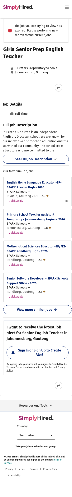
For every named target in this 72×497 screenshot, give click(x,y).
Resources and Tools (33, 405)
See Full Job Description (33, 159)
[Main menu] (66, 7)
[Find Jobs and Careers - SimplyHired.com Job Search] (18, 7)
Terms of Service (15, 367)
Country (22, 426)
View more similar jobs (34, 310)
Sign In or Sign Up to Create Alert (39, 352)
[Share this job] (58, 88)
